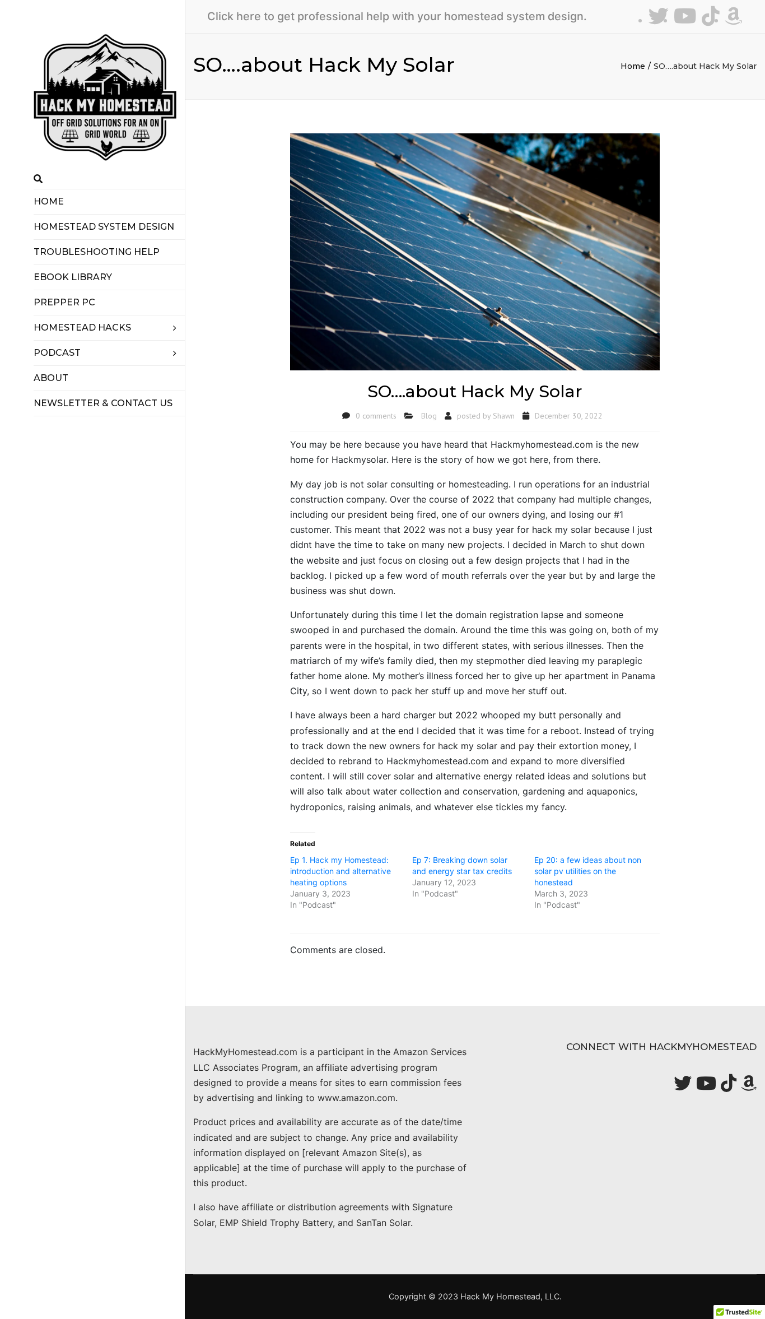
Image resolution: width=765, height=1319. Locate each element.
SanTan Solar (383, 1222)
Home (49, 201)
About (51, 378)
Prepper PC (64, 302)
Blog (429, 416)
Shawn (504, 416)
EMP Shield (243, 1222)
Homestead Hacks (82, 327)
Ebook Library (73, 277)
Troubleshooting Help (97, 252)
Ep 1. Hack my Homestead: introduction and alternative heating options (340, 871)
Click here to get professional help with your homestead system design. (397, 16)
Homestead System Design (104, 226)
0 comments (376, 416)
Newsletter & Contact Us (103, 403)
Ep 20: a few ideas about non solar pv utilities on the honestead (587, 871)
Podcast (57, 352)
